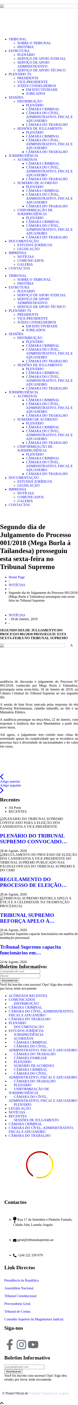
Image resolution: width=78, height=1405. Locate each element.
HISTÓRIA (25, 47)
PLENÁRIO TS (20, 74)
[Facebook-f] (9, 1344)
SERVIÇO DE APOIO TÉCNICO (41, 70)
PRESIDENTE (28, 78)
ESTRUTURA (19, 51)
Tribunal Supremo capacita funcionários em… (30, 950)
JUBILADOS (35, 93)
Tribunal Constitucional (20, 1296)
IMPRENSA (17, 253)
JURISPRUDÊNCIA (23, 156)
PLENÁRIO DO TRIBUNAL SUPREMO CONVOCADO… (33, 838)
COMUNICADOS (30, 260)
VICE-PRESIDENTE (32, 82)
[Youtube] (33, 1344)
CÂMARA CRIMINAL (43, 109)
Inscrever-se (9, 980)
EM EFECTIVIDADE (42, 89)
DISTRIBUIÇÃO (29, 101)
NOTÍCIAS (25, 257)
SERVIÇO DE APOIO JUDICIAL (41, 58)
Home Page (17, 577)
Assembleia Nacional (18, 1288)
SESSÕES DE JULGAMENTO (39, 128)
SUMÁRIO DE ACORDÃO (37, 183)
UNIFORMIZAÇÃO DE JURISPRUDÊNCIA (35, 212)
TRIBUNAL (18, 39)
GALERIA (25, 264)
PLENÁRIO (26, 55)
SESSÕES (16, 97)
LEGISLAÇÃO (28, 249)
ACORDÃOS (27, 159)
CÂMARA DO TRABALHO (47, 124)
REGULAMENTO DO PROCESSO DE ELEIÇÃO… (33, 882)
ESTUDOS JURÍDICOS (34, 245)
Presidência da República (21, 1280)
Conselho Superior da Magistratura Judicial (33, 1319)
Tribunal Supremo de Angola (49, 1393)
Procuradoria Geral (17, 1304)
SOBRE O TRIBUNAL (34, 43)
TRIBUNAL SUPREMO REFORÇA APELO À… (27, 918)
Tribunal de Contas (17, 1311)
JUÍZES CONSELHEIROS (36, 86)
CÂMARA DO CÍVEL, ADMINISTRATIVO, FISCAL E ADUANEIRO (49, 117)
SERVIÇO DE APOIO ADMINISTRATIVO (33, 64)
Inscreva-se (13, 1371)
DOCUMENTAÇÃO (24, 241)
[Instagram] (21, 1344)
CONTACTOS (19, 268)
